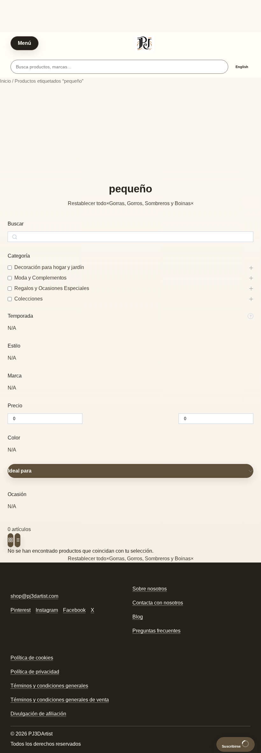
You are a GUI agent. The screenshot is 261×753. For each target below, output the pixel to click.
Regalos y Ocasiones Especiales (51, 288)
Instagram (47, 610)
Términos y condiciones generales (49, 685)
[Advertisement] (130, 133)
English (242, 67)
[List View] (17, 540)
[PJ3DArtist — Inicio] (144, 43)
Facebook (74, 610)
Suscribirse (232, 746)
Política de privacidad (35, 671)
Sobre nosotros (149, 588)
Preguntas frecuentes (156, 630)
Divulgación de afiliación (38, 713)
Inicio (5, 81)
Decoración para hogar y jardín (49, 267)
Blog (137, 616)
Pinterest (21, 610)
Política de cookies (32, 657)
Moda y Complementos (40, 277)
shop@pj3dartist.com (34, 596)
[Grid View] (10, 540)
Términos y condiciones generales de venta (60, 699)
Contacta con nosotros (157, 602)
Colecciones (28, 298)
